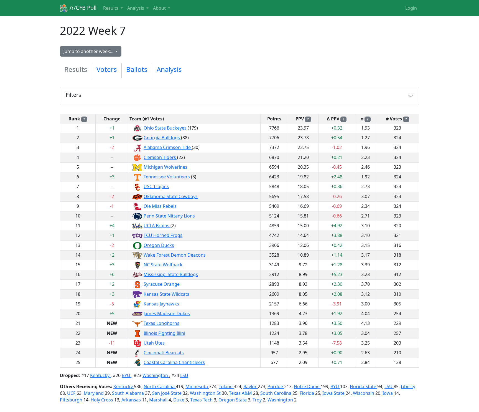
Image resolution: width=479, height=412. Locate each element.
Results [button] (111, 8)
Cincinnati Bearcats (164, 353)
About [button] (160, 8)
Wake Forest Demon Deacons (175, 255)
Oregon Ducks (159, 245)
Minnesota (197, 386)
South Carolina (276, 393)
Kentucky (100, 375)
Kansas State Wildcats (166, 294)
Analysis (169, 69)
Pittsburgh (71, 400)
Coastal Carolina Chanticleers (174, 362)
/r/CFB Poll (82, 7)
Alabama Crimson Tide (168, 147)
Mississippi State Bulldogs (171, 274)
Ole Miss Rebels (160, 206)
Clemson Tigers (160, 157)
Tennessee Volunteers (167, 177)
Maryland (94, 393)
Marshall (159, 400)
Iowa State (334, 393)
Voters (106, 69)
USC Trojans (156, 186)
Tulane (226, 386)
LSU (184, 375)
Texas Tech (202, 400)
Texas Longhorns (161, 323)
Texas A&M (241, 393)
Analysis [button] (136, 8)
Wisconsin (364, 393)
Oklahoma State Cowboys (171, 196)
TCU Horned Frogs (163, 235)
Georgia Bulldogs (162, 138)
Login (411, 8)
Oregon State (233, 400)
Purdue (275, 386)
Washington (155, 375)
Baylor (250, 386)
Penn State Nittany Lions (169, 216)
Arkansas (131, 400)
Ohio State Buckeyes (166, 128)
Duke (179, 400)
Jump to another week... (88, 51)
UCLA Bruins (157, 226)
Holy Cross (102, 400)
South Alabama (128, 393)
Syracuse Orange (162, 284)
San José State (167, 393)
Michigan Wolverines (165, 167)
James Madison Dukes (167, 313)
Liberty (408, 386)
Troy (258, 400)
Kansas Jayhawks (161, 304)
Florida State (363, 386)
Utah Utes (154, 343)
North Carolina (160, 386)
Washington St (206, 393)
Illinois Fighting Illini (164, 333)
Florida (307, 393)
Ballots (136, 69)
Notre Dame (307, 386)
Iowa (388, 393)
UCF (72, 393)
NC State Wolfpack (163, 265)
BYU (126, 375)
